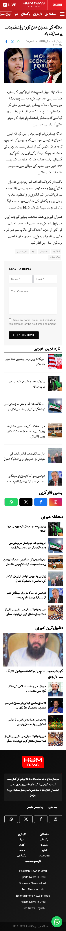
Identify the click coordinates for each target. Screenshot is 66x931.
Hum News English (33, 908)
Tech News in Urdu (33, 889)
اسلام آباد (56, 251)
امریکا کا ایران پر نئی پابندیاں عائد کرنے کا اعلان (25, 362)
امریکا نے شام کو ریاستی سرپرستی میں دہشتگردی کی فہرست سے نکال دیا (24, 407)
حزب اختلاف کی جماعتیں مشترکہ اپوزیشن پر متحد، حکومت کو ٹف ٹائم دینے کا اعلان (26, 431)
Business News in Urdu (33, 883)
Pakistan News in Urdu (33, 870)
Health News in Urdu (33, 901)
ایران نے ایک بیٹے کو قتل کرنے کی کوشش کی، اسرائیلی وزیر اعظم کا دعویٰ (24, 457)
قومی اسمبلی (22, 251)
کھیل (21, 845)
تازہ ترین (37, 14)
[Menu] (62, 16)
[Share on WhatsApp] (18, 41)
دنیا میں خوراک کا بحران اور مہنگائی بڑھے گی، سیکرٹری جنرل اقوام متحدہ (26, 479)
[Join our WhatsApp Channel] (56, 921)
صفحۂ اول (50, 14)
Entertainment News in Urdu (33, 895)
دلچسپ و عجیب (33, 861)
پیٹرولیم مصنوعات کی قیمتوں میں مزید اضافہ (26, 384)
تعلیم (44, 850)
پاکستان (25, 14)
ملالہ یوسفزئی (55, 257)
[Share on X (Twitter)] (12, 41)
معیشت (44, 845)
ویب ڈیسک (57, 41)
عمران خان (44, 251)
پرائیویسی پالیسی (35, 807)
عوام (33, 251)
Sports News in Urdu (33, 877)
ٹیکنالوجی (21, 856)
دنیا (16, 14)
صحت (22, 850)
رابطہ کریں (53, 807)
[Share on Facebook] (6, 41)
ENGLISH (57, 5)
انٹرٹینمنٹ (44, 856)
